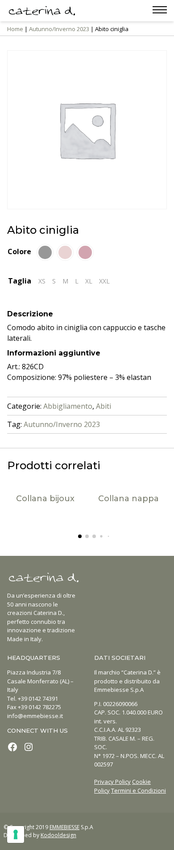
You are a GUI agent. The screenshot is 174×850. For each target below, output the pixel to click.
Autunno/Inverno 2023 (59, 29)
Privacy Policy (112, 782)
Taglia (19, 281)
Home (15, 29)
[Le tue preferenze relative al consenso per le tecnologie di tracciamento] (15, 834)
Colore (19, 251)
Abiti (103, 406)
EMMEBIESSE (64, 827)
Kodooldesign (58, 835)
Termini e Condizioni (138, 790)
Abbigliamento (67, 406)
